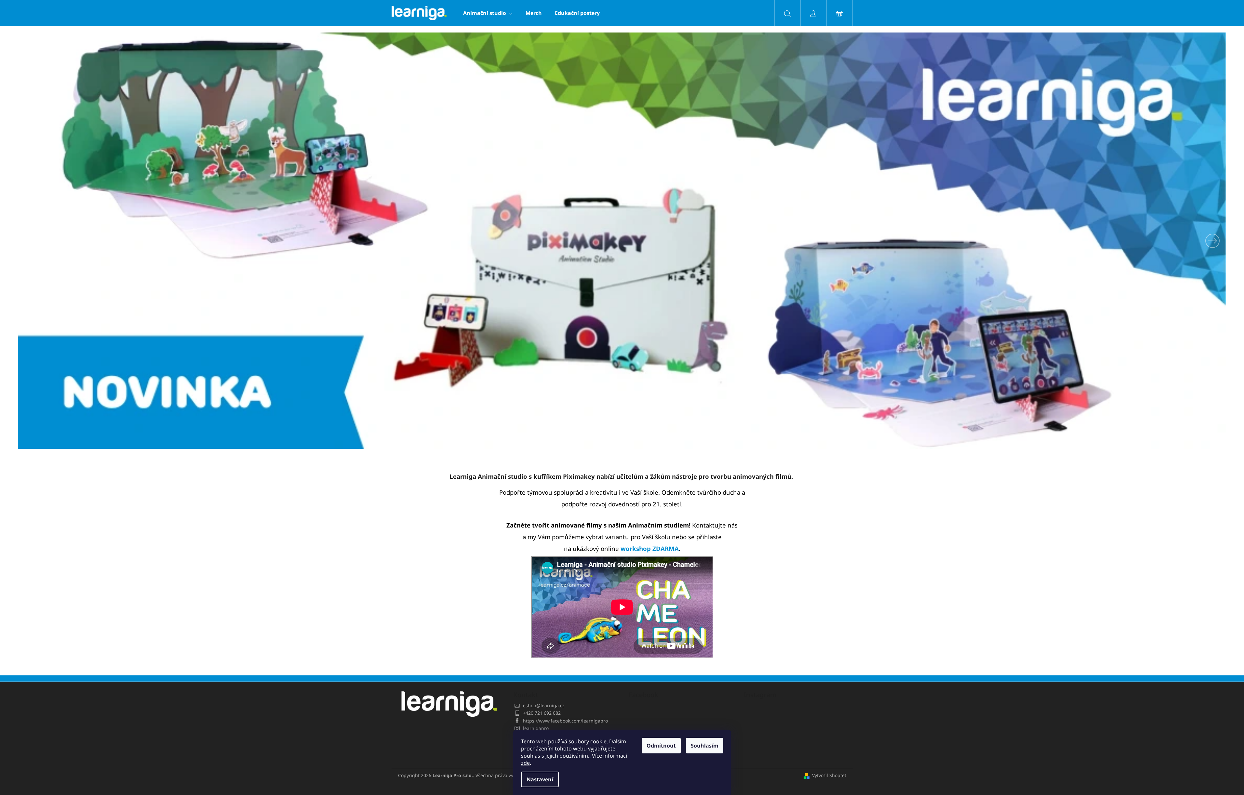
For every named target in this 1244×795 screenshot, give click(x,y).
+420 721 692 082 (542, 713)
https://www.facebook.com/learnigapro (565, 721)
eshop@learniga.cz (544, 705)
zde (525, 762)
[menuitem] (488, 13)
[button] (108, 241)
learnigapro (536, 728)
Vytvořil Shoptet (829, 775)
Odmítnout (661, 745)
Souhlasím (704, 745)
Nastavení (540, 779)
